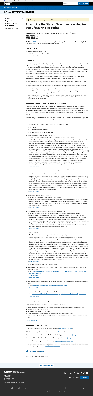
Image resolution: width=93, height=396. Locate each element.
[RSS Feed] (84, 373)
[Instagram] (74, 373)
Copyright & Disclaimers (34, 388)
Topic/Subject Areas (11, 28)
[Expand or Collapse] (22, 18)
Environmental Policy (71, 388)
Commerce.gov (45, 391)
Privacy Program (23, 388)
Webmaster (6, 382)
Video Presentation (34, 166)
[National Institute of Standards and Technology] (14, 372)
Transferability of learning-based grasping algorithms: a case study (49, 285)
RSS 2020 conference (37, 42)
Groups (7, 18)
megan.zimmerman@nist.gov (69, 335)
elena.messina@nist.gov (65, 328)
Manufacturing (32, 351)
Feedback (84, 377)
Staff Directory (9, 25)
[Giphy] (81, 373)
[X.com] (65, 373)
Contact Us (13, 382)
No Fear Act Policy (57, 388)
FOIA (64, 388)
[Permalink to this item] (39, 39)
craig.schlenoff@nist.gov (66, 338)
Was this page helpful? (46, 365)
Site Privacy (9, 388)
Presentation (34, 275)
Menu (86, 3)
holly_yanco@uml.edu (58, 332)
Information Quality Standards (34, 391)
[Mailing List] (87, 373)
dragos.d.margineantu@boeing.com (64, 341)
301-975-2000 (7, 379)
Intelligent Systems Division (19, 12)
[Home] (8, 3)
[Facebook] (68, 373)
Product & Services (11, 23)
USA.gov (59, 391)
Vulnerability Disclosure (46, 388)
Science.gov (53, 391)
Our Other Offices (20, 382)
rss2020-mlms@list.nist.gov (52, 346)
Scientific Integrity (81, 388)
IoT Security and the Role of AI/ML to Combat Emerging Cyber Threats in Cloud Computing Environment (59, 294)
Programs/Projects (11, 21)
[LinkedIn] (71, 373)
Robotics (41, 351)
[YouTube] (77, 373)
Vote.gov (64, 391)
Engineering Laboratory (11, 7)
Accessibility (16, 388)
